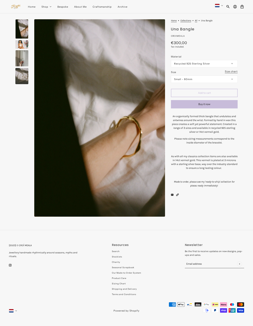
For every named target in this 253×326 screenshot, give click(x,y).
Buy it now (204, 104)
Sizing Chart (119, 283)
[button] (177, 195)
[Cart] (242, 7)
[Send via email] (172, 195)
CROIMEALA (178, 36)
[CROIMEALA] (15, 6)
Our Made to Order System (126, 273)
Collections (185, 20)
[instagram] (10, 265)
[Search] (228, 7)
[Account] (235, 7)
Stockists (117, 256)
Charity (116, 262)
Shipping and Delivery (124, 289)
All (196, 20)
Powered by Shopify (126, 310)
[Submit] (239, 263)
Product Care (119, 278)
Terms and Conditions (124, 294)
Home (174, 20)
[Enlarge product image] (99, 118)
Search (116, 251)
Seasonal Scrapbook (123, 267)
